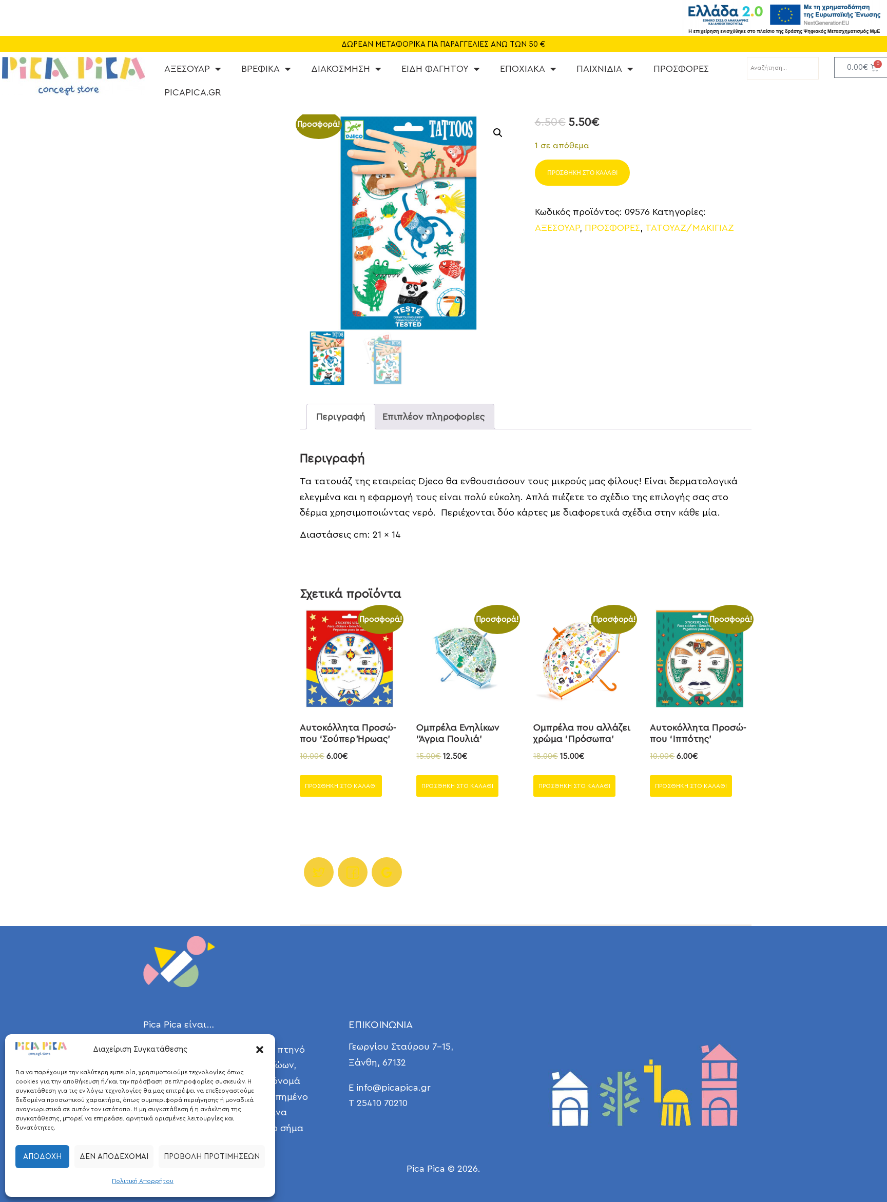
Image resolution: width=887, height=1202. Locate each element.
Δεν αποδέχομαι (114, 1156)
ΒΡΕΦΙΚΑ (260, 68)
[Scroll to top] (851, 1166)
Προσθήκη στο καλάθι (582, 172)
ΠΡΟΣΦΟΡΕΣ (681, 68)
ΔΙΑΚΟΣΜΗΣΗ (340, 68)
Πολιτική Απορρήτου (142, 1181)
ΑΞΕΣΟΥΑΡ (187, 68)
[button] (260, 1050)
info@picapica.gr (393, 1087)
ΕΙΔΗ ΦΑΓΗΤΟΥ (435, 68)
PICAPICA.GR (192, 92)
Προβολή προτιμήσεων (212, 1156)
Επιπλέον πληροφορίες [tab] (433, 416)
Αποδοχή (42, 1156)
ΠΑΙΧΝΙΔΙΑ (599, 68)
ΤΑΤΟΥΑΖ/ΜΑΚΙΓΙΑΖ (689, 227)
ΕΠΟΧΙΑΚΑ (522, 68)
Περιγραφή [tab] (340, 416)
